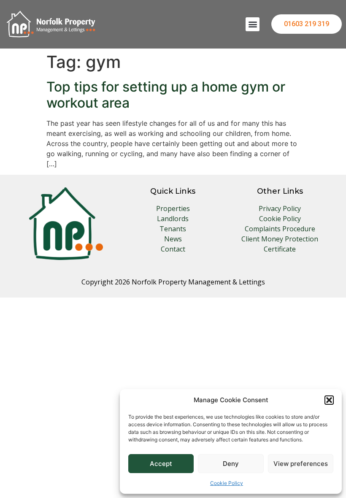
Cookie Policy (226, 483)
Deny (231, 464)
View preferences (300, 464)
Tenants (172, 228)
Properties (173, 208)
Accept (161, 464)
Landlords (173, 218)
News (173, 239)
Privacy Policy (280, 208)
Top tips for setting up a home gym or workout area (165, 94)
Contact (173, 249)
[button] (329, 400)
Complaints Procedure (280, 228)
